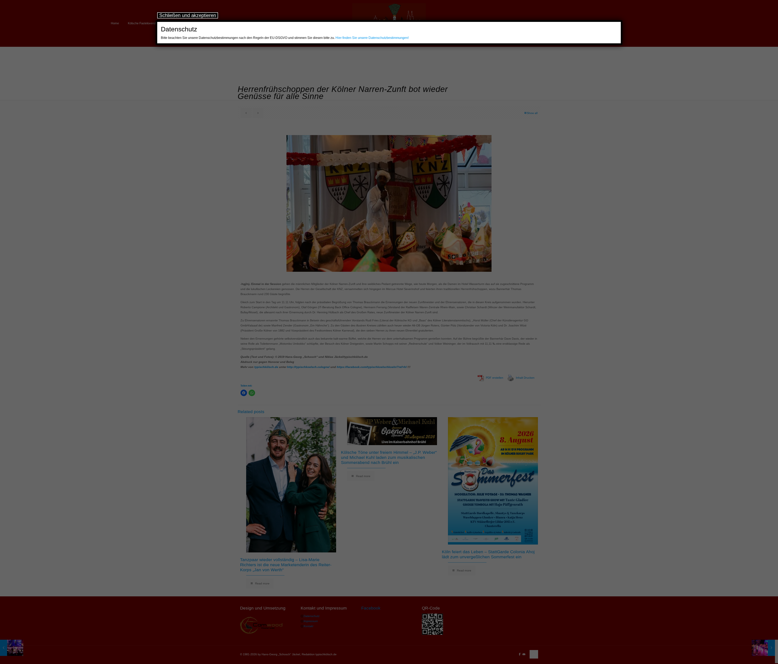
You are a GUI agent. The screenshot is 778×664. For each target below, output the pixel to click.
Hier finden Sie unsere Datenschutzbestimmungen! (372, 37)
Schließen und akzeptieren (187, 15)
